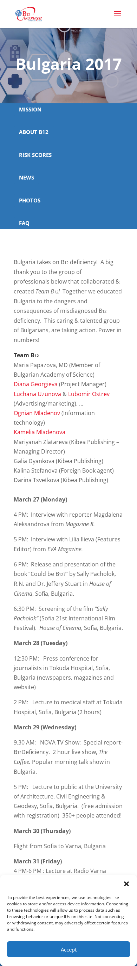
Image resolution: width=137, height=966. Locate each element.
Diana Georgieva (36, 384)
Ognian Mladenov (37, 413)
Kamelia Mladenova (39, 432)
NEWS (26, 177)
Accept (69, 949)
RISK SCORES (35, 154)
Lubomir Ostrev (89, 394)
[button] (126, 883)
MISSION (30, 109)
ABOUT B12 (33, 131)
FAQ (24, 222)
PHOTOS (29, 200)
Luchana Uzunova (37, 394)
